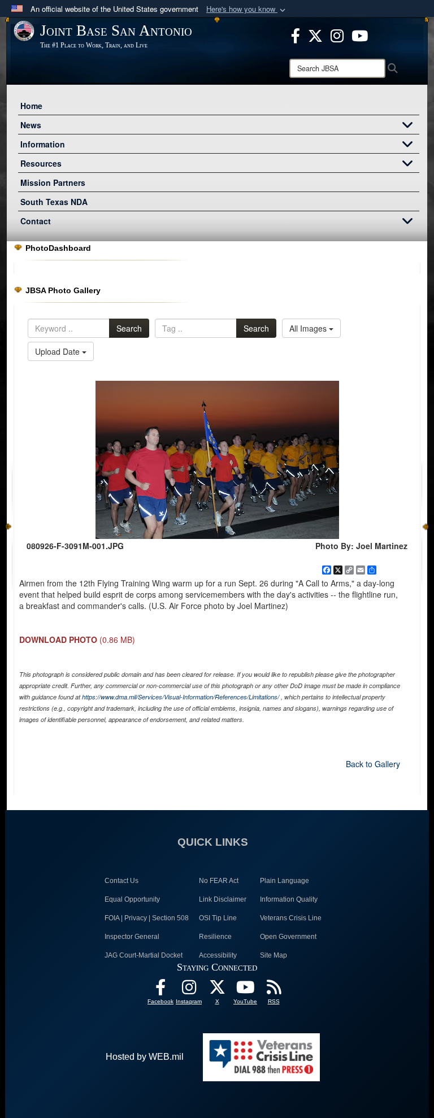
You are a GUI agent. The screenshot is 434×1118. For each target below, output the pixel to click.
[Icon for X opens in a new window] (315, 34)
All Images (309, 328)
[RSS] (273, 990)
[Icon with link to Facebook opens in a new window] (295, 34)
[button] (247, 9)
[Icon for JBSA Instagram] (189, 990)
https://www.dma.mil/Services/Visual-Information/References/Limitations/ (180, 697)
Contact (35, 221)
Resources (41, 163)
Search (129, 328)
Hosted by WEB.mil (145, 1057)
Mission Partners (52, 182)
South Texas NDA (54, 201)
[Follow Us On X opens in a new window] (217, 990)
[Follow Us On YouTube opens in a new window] (245, 990)
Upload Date (58, 351)
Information (42, 144)
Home (31, 105)
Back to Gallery (373, 763)
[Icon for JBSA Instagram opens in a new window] (337, 34)
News (30, 124)
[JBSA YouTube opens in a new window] (359, 34)
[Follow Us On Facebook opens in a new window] (160, 990)
